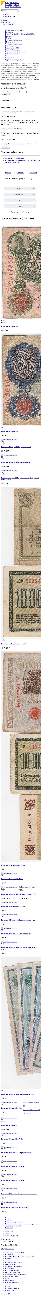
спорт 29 (9, 77)
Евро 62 (25, 65)
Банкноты (9, 32)
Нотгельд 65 (17, 71)
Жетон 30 (35, 65)
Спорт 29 (4, 77)
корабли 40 (11, 67)
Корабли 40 (4, 67)
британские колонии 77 (15, 65)
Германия (8, 36)
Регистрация (10, 16)
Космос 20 (18, 67)
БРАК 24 (23, 63)
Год (19, 200)
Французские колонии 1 (13, 79)
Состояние (19, 194)
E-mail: (3, 92)
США (7, 56)
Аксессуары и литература (14, 30)
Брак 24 (28, 63)
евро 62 (30, 65)
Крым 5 (35, 67)
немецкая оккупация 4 (7, 71)
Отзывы (8, 1286)
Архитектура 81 (15, 63)
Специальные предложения (15, 52)
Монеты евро (10, 42)
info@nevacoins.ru (7, 1249)
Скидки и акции (11, 1290)
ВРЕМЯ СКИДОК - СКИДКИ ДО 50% (20, 34)
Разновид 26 (24, 73)
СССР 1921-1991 (11, 54)
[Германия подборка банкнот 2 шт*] (13, 902)
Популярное (9, 46)
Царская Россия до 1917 (14, 60)
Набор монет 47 (5, 69)
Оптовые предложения (13, 44)
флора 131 (4, 79)
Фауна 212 (22, 77)
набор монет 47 (14, 69)
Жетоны (8, 38)
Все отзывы (5, 148)
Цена (19, 188)
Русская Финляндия (12, 50)
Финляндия (9, 58)
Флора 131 (35, 77)
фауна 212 (29, 77)
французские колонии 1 (26, 79)
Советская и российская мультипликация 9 (26, 75)
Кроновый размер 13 (26, 67)
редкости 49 (6, 75)
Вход (7, 14)
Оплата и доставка (12, 5)
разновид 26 (31, 73)
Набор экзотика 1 (33, 69)
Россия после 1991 (12, 48)
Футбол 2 (36, 79)
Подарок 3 (24, 71)
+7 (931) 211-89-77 (7, 24)
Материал (19, 206)
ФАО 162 (15, 77)
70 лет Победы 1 (5, 63)
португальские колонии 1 (13, 73)
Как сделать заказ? (12, 3)
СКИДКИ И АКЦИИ (13, 7)
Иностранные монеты (13, 40)
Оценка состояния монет (14, 158)
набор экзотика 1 (23, 69)
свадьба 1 (12, 75)
